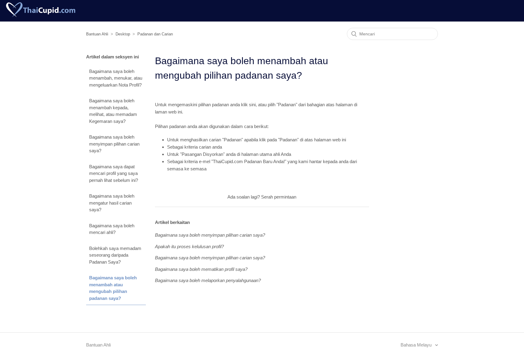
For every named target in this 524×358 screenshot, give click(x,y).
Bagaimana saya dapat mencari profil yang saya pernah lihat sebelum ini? (113, 173)
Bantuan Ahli (97, 34)
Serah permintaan (278, 196)
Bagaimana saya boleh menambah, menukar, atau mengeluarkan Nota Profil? (115, 78)
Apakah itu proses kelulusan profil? (189, 246)
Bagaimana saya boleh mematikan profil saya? (201, 269)
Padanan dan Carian (155, 34)
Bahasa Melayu (417, 344)
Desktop (123, 34)
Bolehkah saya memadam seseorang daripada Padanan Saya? (115, 255)
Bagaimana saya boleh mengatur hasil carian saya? (111, 202)
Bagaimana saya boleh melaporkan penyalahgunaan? (208, 280)
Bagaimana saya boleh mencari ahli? (111, 229)
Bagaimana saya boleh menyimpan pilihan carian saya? (114, 143)
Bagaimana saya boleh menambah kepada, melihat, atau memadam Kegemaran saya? (113, 111)
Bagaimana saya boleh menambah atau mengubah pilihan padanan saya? (113, 288)
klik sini (248, 104)
